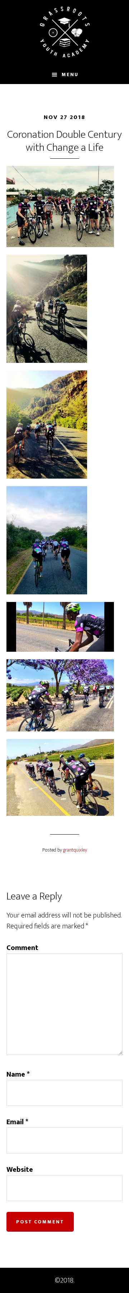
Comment (22, 947)
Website (19, 1169)
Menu (70, 74)
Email (17, 1122)
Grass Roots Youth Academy (64, 32)
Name (18, 1074)
